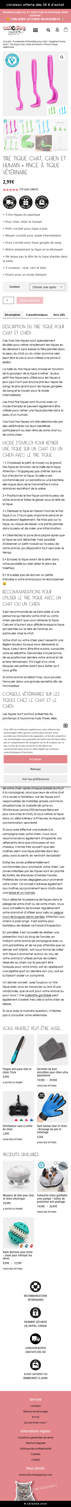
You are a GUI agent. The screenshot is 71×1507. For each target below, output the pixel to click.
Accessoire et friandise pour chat (30, 41)
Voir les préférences (35, 779)
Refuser (35, 769)
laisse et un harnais (22, 892)
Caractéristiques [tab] (37, 314)
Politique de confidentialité (35, 1448)
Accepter (35, 759)
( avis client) (28, 189)
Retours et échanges (35, 1411)
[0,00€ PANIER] (65, 29)
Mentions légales (36, 1443)
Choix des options (46, 1085)
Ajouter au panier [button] (12, 1082)
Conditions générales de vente (35, 1437)
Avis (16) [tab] (59, 314)
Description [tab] (12, 314)
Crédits (35, 1459)
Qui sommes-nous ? (35, 1422)
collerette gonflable (38, 995)
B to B (35, 1417)
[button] (65, 725)
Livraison (35, 1406)
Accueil (7, 41)
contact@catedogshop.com (35, 1474)
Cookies (35, 1454)
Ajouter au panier (30, 300)
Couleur (14, 286)
